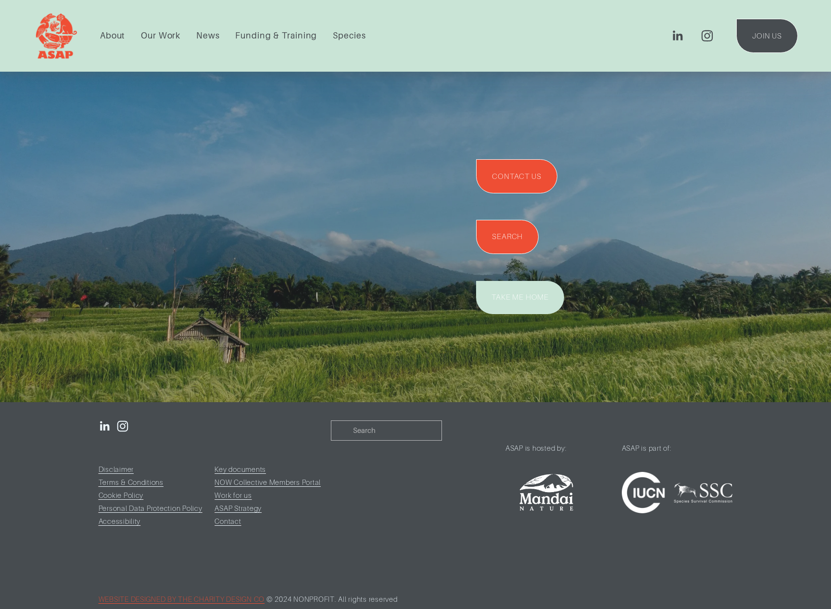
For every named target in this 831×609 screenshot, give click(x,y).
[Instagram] (707, 36)
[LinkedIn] (677, 36)
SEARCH (507, 236)
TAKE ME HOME (520, 297)
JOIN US (767, 36)
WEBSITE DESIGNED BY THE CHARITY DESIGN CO (182, 599)
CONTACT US (516, 176)
